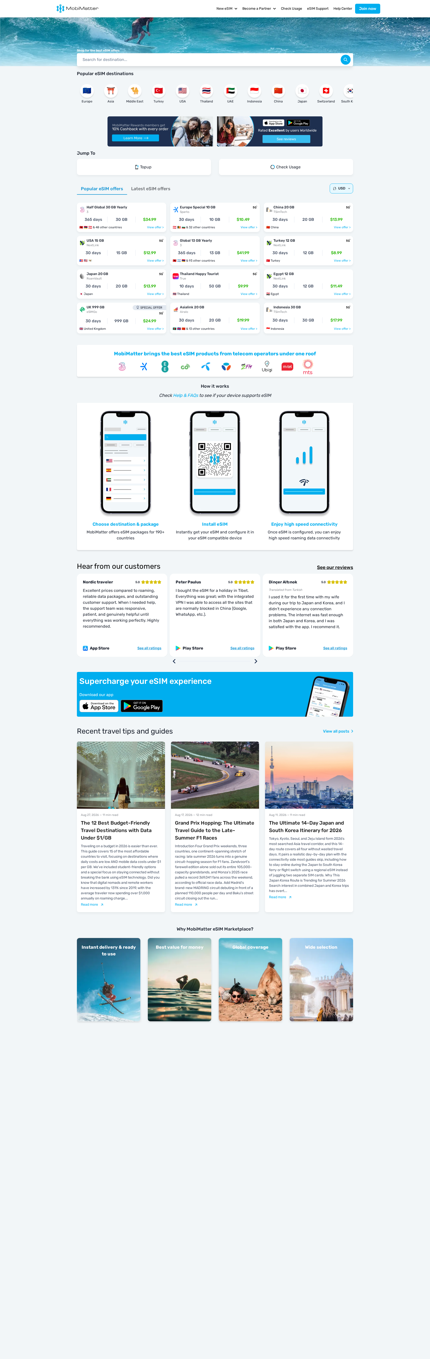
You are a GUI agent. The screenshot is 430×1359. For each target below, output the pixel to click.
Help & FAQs (185, 395)
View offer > (155, 227)
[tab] (102, 189)
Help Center (342, 8)
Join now (367, 8)
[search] (346, 60)
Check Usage (291, 8)
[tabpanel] (215, 265)
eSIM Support (317, 8)
